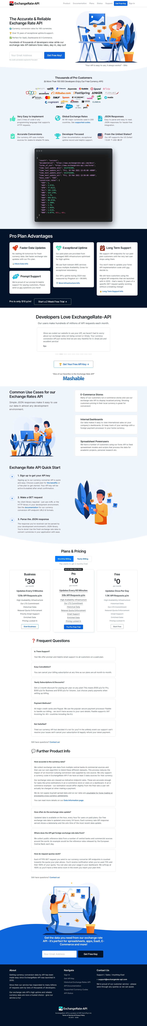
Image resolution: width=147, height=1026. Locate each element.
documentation (31, 507)
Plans (91, 3)
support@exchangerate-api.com (112, 979)
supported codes (82, 122)
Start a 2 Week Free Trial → (52, 301)
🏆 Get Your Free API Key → (73, 364)
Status (100, 3)
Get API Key (69, 978)
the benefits (52, 483)
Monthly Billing (64, 559)
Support (109, 3)
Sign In (132, 3)
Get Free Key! (54, 55)
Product (66, 3)
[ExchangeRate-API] (24, 3)
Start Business (30, 626)
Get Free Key (120, 3)
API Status (68, 993)
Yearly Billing (82, 559)
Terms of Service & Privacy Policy (73, 1015)
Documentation (80, 3)
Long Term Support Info (111, 291)
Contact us (54, 742)
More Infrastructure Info (68, 283)
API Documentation (72, 986)
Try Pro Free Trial (73, 627)
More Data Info (20, 263)
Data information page (73, 800)
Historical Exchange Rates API (77, 982)
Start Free (117, 626)
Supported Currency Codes (76, 989)
